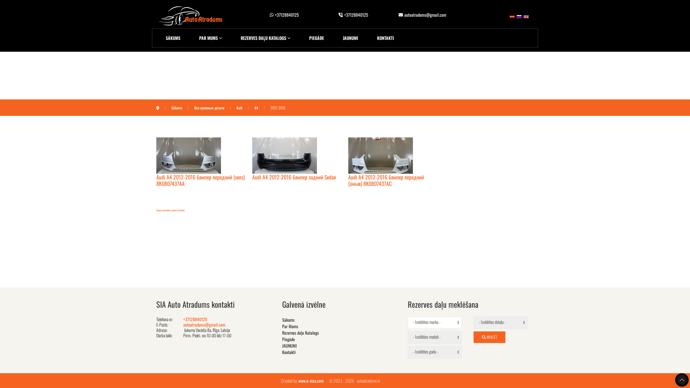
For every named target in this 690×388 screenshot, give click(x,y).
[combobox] (435, 323)
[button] (682, 380)
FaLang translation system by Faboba (170, 210)
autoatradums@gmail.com (425, 15)
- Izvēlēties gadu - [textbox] (426, 351)
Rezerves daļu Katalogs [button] (263, 38)
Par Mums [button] (208, 38)
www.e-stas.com (311, 380)
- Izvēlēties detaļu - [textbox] (492, 322)
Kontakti (385, 38)
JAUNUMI (350, 38)
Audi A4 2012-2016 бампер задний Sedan (294, 177)
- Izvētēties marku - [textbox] (427, 322)
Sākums (173, 38)
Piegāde (316, 38)
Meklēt (491, 337)
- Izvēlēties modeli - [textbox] (427, 337)
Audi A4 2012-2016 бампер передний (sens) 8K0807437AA (200, 180)
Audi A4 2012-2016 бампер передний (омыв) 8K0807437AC (386, 180)
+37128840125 (287, 15)
